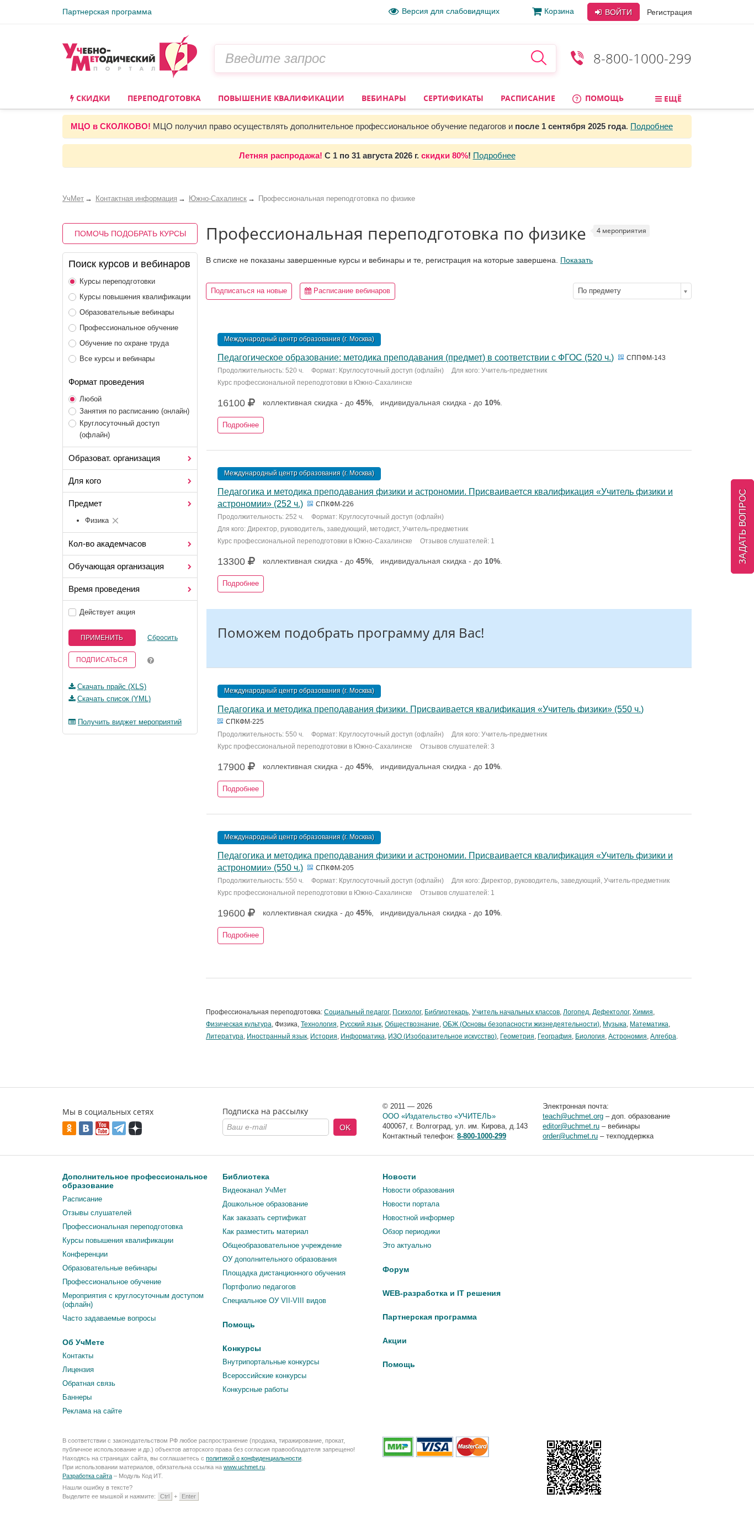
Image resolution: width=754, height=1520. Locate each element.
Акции (395, 1340)
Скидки (92, 98)
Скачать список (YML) (114, 699)
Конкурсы (241, 1348)
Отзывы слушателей (96, 1213)
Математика (649, 1024)
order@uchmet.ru (570, 1136)
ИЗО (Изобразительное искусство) (442, 1036)
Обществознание (412, 1024)
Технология (319, 1024)
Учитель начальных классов (516, 1012)
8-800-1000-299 (642, 58)
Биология (590, 1036)
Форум (396, 1269)
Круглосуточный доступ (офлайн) (119, 429)
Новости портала (411, 1204)
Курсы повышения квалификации (134, 297)
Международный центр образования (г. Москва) (299, 339)
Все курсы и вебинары (117, 358)
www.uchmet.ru (244, 1467)
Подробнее (651, 126)
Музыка (614, 1024)
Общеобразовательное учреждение (282, 1245)
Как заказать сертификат (264, 1218)
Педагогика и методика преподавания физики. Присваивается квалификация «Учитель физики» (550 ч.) (430, 709)
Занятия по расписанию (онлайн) (134, 411)
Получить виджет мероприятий (130, 722)
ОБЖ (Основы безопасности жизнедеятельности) (521, 1024)
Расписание (528, 98)
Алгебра (663, 1036)
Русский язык (360, 1024)
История (323, 1036)
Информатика (363, 1036)
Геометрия (517, 1036)
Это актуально (407, 1245)
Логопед (576, 1012)
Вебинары (384, 98)
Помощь (603, 98)
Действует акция (107, 612)
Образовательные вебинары (126, 312)
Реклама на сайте (92, 1411)
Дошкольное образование (265, 1204)
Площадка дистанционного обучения (284, 1273)
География (555, 1036)
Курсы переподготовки (117, 281)
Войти (617, 12)
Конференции (85, 1254)
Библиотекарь (446, 1012)
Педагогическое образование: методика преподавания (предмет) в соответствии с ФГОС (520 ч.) (415, 357)
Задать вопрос (742, 526)
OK (345, 1127)
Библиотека (245, 1176)
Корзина (559, 11)
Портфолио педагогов (259, 1287)
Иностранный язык (277, 1036)
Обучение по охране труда (124, 343)
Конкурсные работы (255, 1389)
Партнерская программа (107, 11)
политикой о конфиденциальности (253, 1458)
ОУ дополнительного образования (279, 1259)
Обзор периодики (411, 1231)
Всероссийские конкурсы (264, 1375)
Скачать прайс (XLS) (111, 686)
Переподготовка (164, 98)
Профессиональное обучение (128, 328)
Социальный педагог (356, 1012)
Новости (399, 1176)
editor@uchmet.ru (571, 1126)
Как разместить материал (265, 1231)
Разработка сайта (87, 1476)
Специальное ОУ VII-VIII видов (274, 1300)
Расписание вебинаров (350, 291)
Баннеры (77, 1397)
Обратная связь (88, 1383)
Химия (643, 1012)
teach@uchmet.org (573, 1116)
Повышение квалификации (281, 98)
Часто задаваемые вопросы (109, 1318)
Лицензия (78, 1369)
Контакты (77, 1356)
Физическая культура (239, 1024)
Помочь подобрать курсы (130, 233)
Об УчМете (83, 1342)
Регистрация (669, 12)
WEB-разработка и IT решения (442, 1293)
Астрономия (627, 1036)
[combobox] (632, 291)
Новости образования (418, 1190)
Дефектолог (610, 1012)
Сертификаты (453, 98)
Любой (90, 399)
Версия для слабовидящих (451, 11)
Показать (576, 260)
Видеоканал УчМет (254, 1190)
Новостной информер (418, 1218)
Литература (224, 1036)
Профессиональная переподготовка (122, 1226)
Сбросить (162, 638)
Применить (102, 638)
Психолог (406, 1012)
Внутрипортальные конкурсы (270, 1362)
